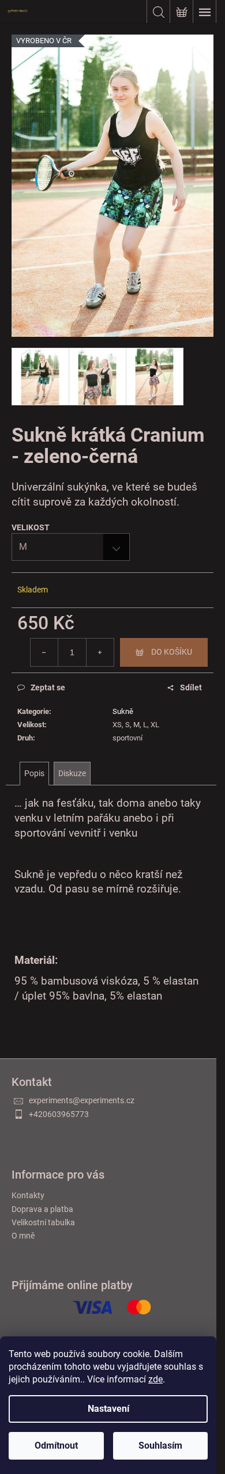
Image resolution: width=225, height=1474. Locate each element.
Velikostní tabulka (43, 1222)
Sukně (122, 711)
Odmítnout (56, 1445)
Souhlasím (160, 1445)
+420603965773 (59, 1114)
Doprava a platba (42, 1209)
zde (155, 1379)
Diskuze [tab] (72, 773)
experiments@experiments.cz (81, 1100)
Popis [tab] (34, 773)
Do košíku (171, 651)
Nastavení (108, 1408)
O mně (23, 1235)
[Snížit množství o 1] (44, 652)
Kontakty (28, 1195)
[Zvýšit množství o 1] (100, 652)
